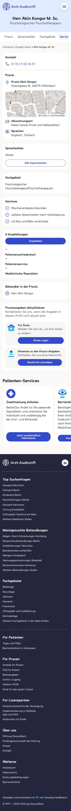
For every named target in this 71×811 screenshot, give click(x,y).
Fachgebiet (47, 37)
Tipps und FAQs (12, 643)
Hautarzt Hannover (13, 504)
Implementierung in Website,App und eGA (19, 712)
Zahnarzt (8, 596)
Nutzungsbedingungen (16, 777)
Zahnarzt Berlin (11, 490)
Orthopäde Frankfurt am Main (20, 514)
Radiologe (8, 586)
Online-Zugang (11, 679)
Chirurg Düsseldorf (13, 509)
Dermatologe (10, 616)
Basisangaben (11, 674)
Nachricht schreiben (40, 362)
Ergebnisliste (23, 47)
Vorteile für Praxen (13, 664)
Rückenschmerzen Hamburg (19, 565)
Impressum (9, 767)
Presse (6, 745)
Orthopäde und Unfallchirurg (19, 611)
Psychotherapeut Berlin (16, 499)
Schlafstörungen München (18, 545)
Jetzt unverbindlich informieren (28, 437)
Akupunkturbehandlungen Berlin (21, 541)
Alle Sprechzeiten (36, 162)
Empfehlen (35, 241)
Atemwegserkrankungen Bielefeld (22, 560)
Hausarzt (8, 601)
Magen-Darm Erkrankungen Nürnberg (24, 536)
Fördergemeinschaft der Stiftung (21, 741)
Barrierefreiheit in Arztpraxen (19, 648)
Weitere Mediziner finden (17, 519)
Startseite (8, 47)
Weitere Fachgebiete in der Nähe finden (26, 620)
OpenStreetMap (58, 115)
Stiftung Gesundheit (14, 736)
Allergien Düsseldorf (14, 555)
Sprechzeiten (26, 37)
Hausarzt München (13, 485)
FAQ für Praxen (11, 669)
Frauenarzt (9, 606)
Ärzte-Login (40, 340)
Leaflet (44, 115)
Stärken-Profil (10, 684)
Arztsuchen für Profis (14, 719)
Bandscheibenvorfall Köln (17, 550)
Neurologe (9, 591)
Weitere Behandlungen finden (20, 570)
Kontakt (7, 750)
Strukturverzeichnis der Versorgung (23, 706)
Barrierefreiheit (11, 782)
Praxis (9, 37)
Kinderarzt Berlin (12, 494)
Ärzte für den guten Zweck (18, 689)
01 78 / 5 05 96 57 (23, 64)
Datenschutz (10, 772)
